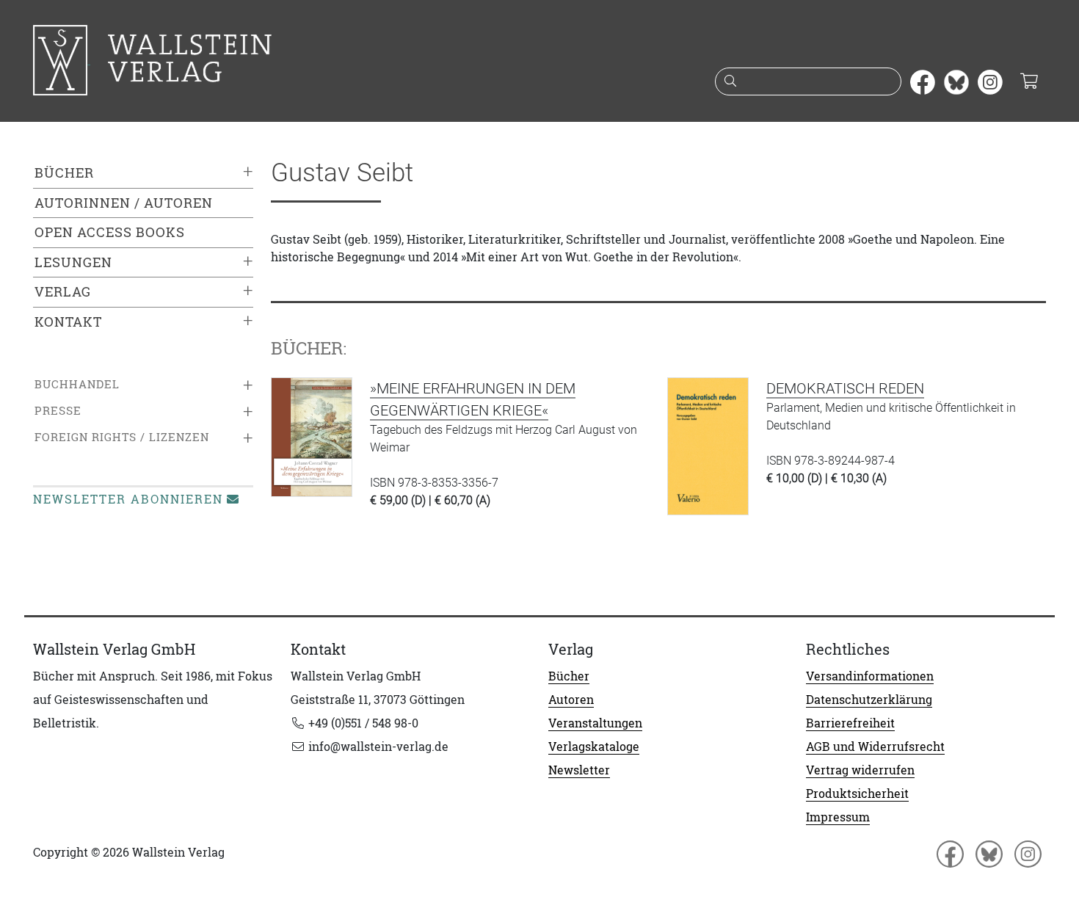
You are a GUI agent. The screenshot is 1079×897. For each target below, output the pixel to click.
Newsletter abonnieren (128, 499)
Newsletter (579, 770)
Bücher (64, 173)
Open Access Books (109, 232)
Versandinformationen (870, 676)
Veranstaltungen (595, 723)
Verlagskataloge (593, 746)
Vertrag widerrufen (860, 770)
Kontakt (68, 322)
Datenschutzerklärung (869, 699)
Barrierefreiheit (850, 723)
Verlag (62, 292)
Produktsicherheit (857, 793)
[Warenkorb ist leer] (1028, 82)
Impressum (838, 817)
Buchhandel (77, 384)
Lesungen (73, 262)
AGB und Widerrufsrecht (875, 746)
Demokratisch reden (845, 388)
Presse (57, 410)
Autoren (571, 699)
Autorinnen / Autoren (123, 203)
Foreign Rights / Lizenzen (121, 437)
